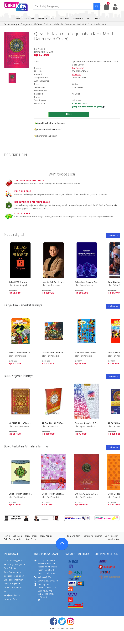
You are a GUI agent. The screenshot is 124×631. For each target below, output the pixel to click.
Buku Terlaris (31, 536)
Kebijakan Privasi (12, 595)
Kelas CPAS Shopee (18, 282)
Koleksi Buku (114, 539)
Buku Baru (17, 536)
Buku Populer (46, 536)
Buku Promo (31, 539)
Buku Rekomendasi (13, 539)
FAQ (6, 591)
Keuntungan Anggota (14, 564)
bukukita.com (67, 628)
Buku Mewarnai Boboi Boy (87, 353)
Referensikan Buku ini (47, 136)
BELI (70, 114)
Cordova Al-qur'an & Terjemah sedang (93, 423)
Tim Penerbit (78, 68)
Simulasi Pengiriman (13, 580)
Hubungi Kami (10, 599)
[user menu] (115, 7)
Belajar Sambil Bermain (19, 353)
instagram (71, 621)
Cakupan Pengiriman (14, 576)
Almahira (76, 74)
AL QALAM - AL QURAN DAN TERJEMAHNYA (63, 423)
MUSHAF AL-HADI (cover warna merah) (27, 423)
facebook (53, 621)
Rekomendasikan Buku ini (49, 129)
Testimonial (111, 205)
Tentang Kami (73, 536)
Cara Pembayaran (12, 572)
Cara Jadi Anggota (13, 560)
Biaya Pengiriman (12, 584)
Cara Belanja (10, 568)
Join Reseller (111, 536)
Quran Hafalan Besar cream (21, 494)
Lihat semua (113, 235)
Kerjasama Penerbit (92, 536)
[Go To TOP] (62, 544)
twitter (62, 621)
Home (7, 536)
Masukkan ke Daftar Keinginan (51, 123)
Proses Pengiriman (13, 588)
